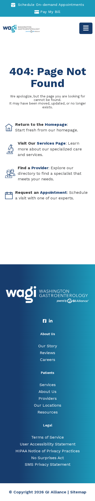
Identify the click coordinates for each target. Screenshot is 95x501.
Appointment (53, 192)
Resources (47, 412)
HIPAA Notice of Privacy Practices (47, 450)
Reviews (47, 352)
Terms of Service (47, 437)
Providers (48, 398)
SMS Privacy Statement (47, 464)
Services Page (51, 143)
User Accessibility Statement (47, 444)
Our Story (47, 345)
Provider (39, 167)
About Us (47, 391)
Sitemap (78, 492)
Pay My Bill (50, 12)
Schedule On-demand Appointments (51, 5)
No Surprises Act (47, 457)
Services (48, 384)
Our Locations (47, 405)
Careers (47, 359)
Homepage (56, 124)
